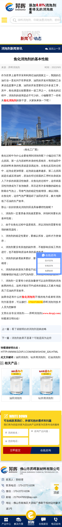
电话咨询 (56, 524)
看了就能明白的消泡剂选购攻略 (29, 329)
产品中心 (6, 524)
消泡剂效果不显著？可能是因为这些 (31, 337)
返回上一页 (54, 48)
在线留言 (43, 524)
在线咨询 (45, 450)
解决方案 (18, 524)
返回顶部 (56, 489)
